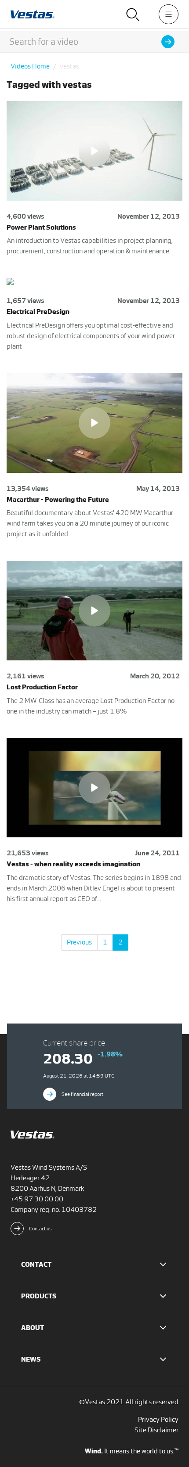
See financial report (82, 1094)
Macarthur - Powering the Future (58, 499)
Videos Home (30, 66)
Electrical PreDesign (38, 311)
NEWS (31, 1359)
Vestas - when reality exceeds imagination (73, 864)
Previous (79, 942)
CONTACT (36, 1264)
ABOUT (32, 1327)
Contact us (40, 1228)
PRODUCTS (39, 1296)
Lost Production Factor (42, 687)
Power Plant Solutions (41, 227)
